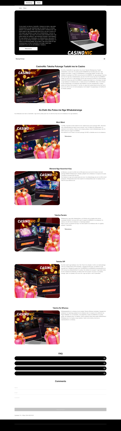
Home (20, 8)
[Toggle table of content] (104, 59)
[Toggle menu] (105, 3)
